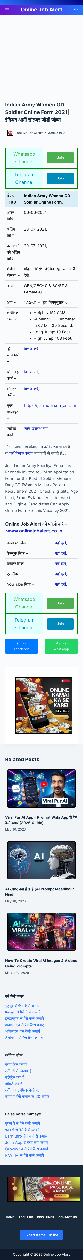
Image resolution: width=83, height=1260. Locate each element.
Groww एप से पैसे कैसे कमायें (26, 1149)
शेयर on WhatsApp (61, 646)
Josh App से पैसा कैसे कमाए (26, 1142)
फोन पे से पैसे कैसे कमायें (22, 1129)
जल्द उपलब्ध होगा (36, 428)
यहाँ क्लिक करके (21, 453)
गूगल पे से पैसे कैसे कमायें (22, 1123)
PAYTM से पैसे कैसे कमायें (24, 1155)
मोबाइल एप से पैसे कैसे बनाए (24, 1025)
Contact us (67, 1217)
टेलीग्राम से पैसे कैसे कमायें (24, 1037)
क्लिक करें (31, 348)
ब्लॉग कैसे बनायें (16, 1064)
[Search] (76, 9)
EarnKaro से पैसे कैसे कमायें (26, 1136)
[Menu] (7, 10)
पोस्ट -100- (12, 198)
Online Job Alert (41, 9)
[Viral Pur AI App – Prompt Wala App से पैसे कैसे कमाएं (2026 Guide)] (41, 788)
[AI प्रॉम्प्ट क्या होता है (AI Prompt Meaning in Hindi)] (41, 860)
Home (10, 1217)
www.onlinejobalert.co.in (34, 531)
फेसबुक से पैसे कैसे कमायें (22, 1012)
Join (60, 157)
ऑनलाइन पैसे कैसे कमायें (22, 1031)
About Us (25, 1217)
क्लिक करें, (31, 372)
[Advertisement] (41, 58)
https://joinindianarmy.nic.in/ (50, 405)
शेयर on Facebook (21, 646)
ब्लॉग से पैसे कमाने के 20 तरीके (27, 1096)
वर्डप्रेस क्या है (14, 1077)
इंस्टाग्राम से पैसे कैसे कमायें (24, 1018)
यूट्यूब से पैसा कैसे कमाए (22, 1005)
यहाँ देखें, (61, 543)
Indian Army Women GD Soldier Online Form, (47, 198)
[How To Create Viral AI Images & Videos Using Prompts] (41, 931)
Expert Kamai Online (41, 1235)
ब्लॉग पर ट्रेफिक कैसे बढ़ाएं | (25, 1090)
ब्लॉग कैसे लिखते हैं (18, 1071)
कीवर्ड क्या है (13, 1083)
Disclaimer (45, 1217)
